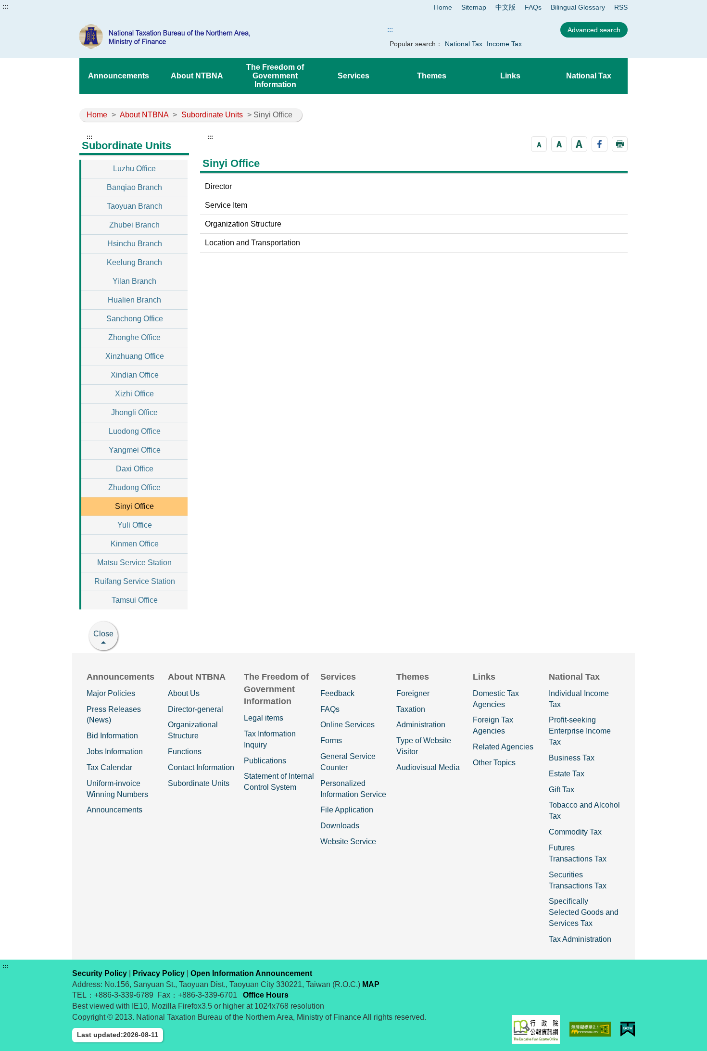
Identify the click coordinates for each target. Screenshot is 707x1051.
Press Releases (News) (114, 714)
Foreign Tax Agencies (493, 725)
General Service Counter (348, 762)
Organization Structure (243, 224)
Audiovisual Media (428, 767)
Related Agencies (503, 747)
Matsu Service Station (134, 562)
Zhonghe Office (134, 337)
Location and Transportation (252, 243)
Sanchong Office (134, 319)
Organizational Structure (193, 730)
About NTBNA (197, 76)
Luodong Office (135, 431)
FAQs (533, 7)
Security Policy (99, 973)
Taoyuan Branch (135, 206)
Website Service (348, 841)
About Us (184, 693)
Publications (265, 761)
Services (353, 76)
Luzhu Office (134, 169)
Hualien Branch (134, 300)
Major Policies (111, 693)
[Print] (620, 144)
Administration (420, 725)
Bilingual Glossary (578, 7)
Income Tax (504, 44)
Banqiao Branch (134, 187)
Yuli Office (134, 525)
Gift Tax (561, 789)
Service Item (226, 205)
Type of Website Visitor (423, 746)
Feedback (337, 693)
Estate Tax (566, 774)
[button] (539, 144)
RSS (621, 7)
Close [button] (103, 634)
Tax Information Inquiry (270, 739)
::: (5, 6)
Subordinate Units (212, 115)
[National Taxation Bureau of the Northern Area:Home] (189, 37)
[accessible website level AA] (590, 1029)
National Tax (463, 44)
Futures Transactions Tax (577, 853)
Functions (185, 751)
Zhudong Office (134, 487)
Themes (431, 76)
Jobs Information (115, 751)
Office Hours (266, 995)
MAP (370, 984)
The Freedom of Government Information (275, 76)
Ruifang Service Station (134, 581)
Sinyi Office (134, 506)
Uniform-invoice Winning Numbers (117, 788)
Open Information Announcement (251, 973)
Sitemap (473, 7)
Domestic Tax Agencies (496, 699)
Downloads (339, 826)
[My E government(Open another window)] (627, 1029)
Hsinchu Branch (134, 244)
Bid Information (112, 736)
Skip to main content (36, 6)
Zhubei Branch (134, 225)
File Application (346, 810)
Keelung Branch (134, 262)
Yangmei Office (135, 450)
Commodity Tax (575, 832)
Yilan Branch (134, 281)
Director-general (195, 709)
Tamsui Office (135, 600)
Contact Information (201, 767)
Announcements (118, 76)
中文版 (505, 7)
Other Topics (494, 763)
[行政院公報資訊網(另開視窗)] (536, 1029)
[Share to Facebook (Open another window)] (599, 144)
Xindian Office (135, 375)
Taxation (410, 709)
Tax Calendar (109, 767)
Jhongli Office (134, 412)
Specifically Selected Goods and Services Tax (584, 912)
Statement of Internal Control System (279, 781)
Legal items (263, 718)
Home (443, 7)
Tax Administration (580, 939)
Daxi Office (134, 469)
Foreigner (412, 693)
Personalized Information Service (353, 788)
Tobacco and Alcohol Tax (584, 810)
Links (510, 76)
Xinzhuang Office (134, 356)
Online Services (347, 725)
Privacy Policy (159, 973)
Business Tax (571, 758)
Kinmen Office (135, 544)
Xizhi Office (134, 394)
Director (218, 186)
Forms (331, 740)
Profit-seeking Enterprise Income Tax (580, 731)
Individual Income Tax (579, 699)
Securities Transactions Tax (577, 880)
